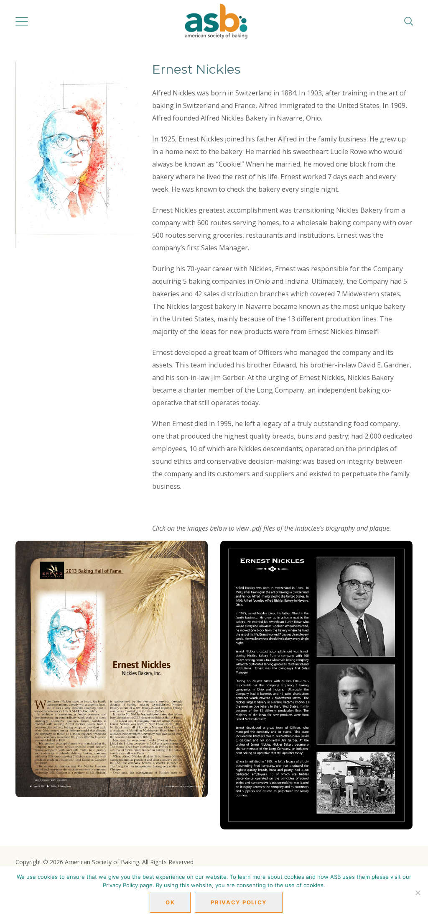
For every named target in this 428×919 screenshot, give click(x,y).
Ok (170, 902)
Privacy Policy (239, 902)
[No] (417, 892)
